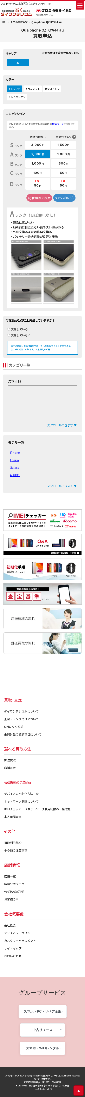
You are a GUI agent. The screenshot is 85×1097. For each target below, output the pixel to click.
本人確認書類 (12, 817)
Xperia (14, 460)
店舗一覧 (10, 876)
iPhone (15, 452)
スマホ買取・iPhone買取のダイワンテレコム (42, 1075)
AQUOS (15, 475)
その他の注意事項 (15, 850)
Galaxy (14, 467)
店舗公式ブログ (14, 884)
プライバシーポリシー (18, 933)
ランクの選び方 (64, 198)
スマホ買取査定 (19, 22)
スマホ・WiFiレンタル (42, 1048)
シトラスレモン (17, 97)
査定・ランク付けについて (21, 719)
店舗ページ (58, 124)
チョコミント (32, 88)
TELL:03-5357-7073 (42, 1088)
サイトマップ (12, 948)
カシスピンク (52, 88)
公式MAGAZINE (14, 892)
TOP (4, 22)
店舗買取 (10, 768)
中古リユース (42, 1030)
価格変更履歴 (41, 198)
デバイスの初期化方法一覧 (21, 794)
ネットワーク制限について (21, 801)
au (18, 62)
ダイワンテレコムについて (21, 711)
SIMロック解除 (13, 727)
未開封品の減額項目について (23, 734)
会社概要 (10, 925)
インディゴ (14, 88)
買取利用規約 (12, 843)
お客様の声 (11, 899)
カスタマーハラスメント (20, 940)
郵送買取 (10, 760)
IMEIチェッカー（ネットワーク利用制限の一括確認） (38, 809)
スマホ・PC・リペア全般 (42, 1011)
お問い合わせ (12, 956)
